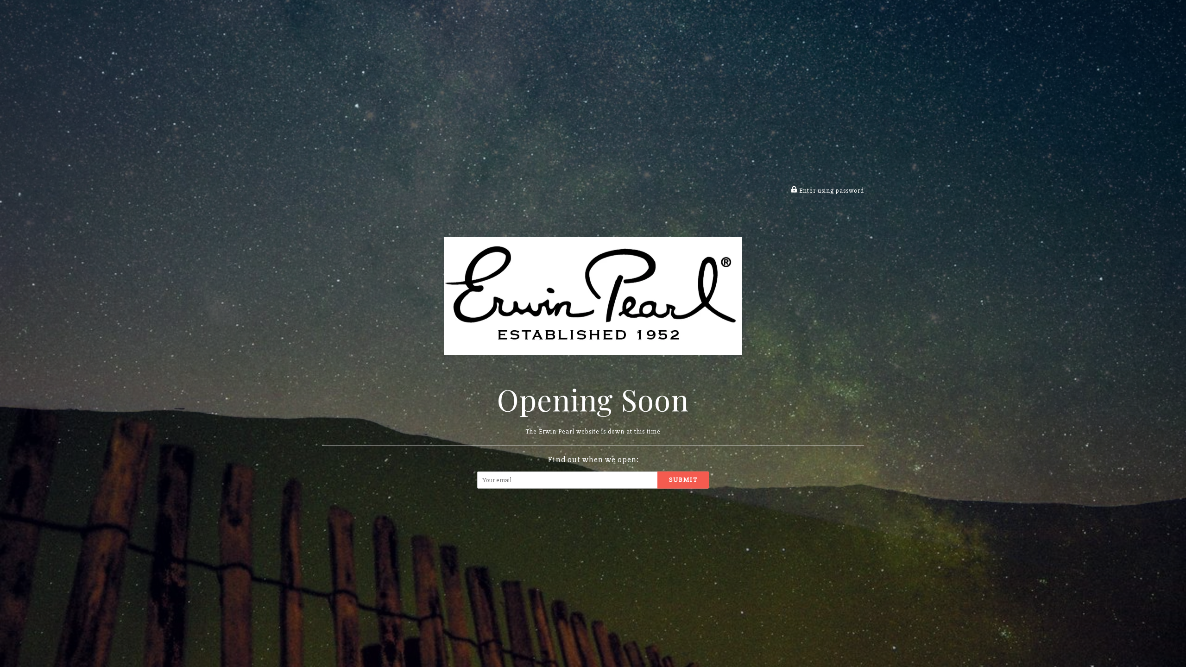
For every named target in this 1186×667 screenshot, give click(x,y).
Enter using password (830, 191)
